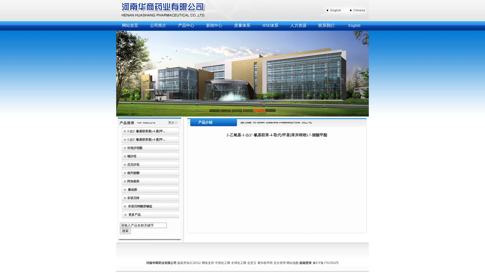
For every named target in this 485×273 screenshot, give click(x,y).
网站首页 (130, 25)
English (354, 25)
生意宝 (251, 263)
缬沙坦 (131, 156)
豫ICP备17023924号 (326, 263)
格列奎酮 (133, 173)
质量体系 (242, 25)
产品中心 (186, 25)
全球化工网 (238, 263)
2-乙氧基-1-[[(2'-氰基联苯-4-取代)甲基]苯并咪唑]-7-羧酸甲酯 (277, 135)
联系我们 (326, 25)
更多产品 (135, 214)
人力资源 (298, 25)
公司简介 (158, 25)
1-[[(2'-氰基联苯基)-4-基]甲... (146, 131)
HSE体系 (270, 25)
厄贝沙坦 (133, 164)
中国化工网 (222, 263)
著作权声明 (265, 263)
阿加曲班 (133, 181)
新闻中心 (214, 25)
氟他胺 (132, 189)
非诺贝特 (133, 198)
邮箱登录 (306, 263)
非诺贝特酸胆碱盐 (139, 206)
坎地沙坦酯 (134, 148)
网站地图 (292, 263)
